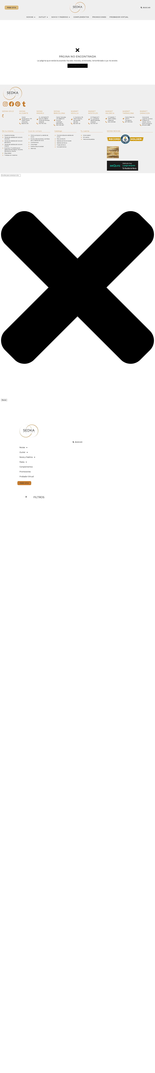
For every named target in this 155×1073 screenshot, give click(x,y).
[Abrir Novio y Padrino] (69, 17)
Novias (22, 447)
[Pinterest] (17, 104)
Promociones (25, 472)
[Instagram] (5, 104)
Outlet (22, 452)
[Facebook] (11, 104)
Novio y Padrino (26, 457)
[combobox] (11, 175)
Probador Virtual (27, 477)
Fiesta (22, 462)
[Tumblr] (24, 104)
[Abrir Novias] (34, 17)
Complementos (26, 467)
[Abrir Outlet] (47, 17)
